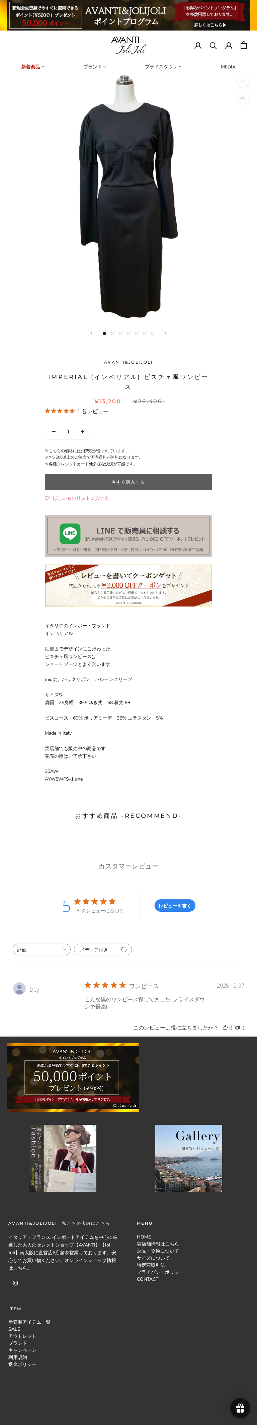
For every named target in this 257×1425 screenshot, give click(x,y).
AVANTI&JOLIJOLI (128, 362)
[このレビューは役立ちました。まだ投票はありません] (225, 1028)
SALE (14, 1329)
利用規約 (17, 1357)
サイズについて (153, 1258)
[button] (77, 498)
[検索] (213, 45)
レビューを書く (175, 905)
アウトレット (22, 1336)
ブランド (17, 1343)
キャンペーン (22, 1350)
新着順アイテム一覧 (29, 1322)
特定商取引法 (151, 1265)
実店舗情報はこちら (158, 1244)
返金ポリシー (22, 1364)
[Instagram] (15, 1282)
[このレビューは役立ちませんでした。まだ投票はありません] (237, 1028)
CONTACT (147, 1279)
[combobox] (42, 949)
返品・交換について (158, 1251)
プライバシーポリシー (160, 1272)
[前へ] (91, 333)
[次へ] (166, 333)
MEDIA (228, 67)
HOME (144, 1237)
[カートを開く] (244, 45)
